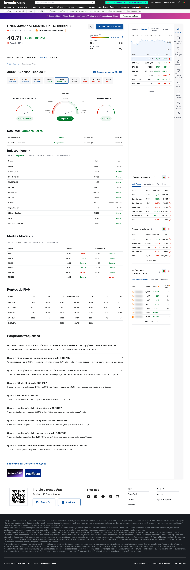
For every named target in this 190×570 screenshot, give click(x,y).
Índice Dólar (136, 79)
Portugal (30, 11)
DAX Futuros (137, 63)
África (103, 11)
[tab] (12, 80)
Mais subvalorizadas (140, 280)
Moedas (135, 29)
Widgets (131, 505)
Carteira (131, 499)
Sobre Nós (161, 489)
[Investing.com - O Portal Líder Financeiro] (14, 2)
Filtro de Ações (123, 7)
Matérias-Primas (155, 29)
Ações (8, 11)
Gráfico (20, 57)
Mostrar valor (116, 37)
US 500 (134, 75)
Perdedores (161, 184)
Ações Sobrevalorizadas (133, 11)
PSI (133, 59)
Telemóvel (132, 494)
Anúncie (160, 494)
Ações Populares (140, 229)
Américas (63, 11)
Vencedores (149, 184)
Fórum (53, 57)
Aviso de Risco (180, 564)
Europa (71, 11)
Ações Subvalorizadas (115, 11)
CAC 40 (135, 67)
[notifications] (179, 2)
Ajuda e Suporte (164, 499)
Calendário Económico (106, 7)
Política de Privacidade (161, 564)
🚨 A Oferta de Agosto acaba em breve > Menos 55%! (126, 2)
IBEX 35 (135, 71)
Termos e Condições (140, 564)
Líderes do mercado (142, 177)
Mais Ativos (136, 184)
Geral (10, 57)
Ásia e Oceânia (93, 11)
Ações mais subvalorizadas (139, 272)
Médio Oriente (81, 11)
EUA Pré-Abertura (51, 11)
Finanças (31, 57)
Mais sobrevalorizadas (159, 280)
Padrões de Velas (29, 64)
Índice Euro (136, 83)
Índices (144, 29)
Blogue (131, 489)
